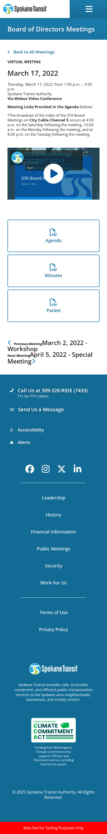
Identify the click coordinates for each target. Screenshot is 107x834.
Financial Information (53, 532)
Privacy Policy (53, 629)
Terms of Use (54, 612)
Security (53, 566)
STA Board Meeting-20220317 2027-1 (49, 157)
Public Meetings (53, 549)
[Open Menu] (90, 9)
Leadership (53, 498)
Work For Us (53, 583)
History (53, 515)
